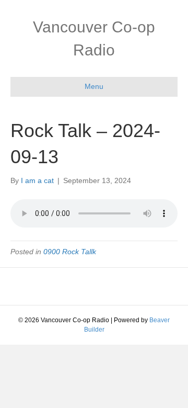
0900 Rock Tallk (69, 251)
